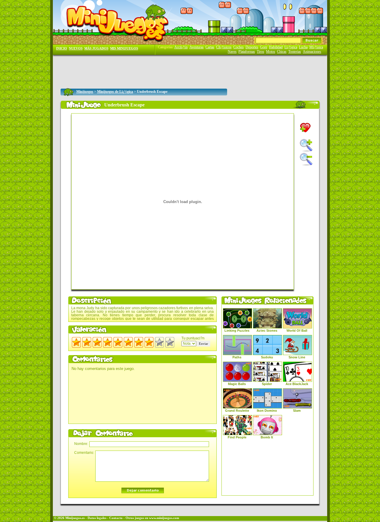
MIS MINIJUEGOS (124, 48)
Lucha (303, 47)
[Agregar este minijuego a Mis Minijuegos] (305, 128)
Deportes (252, 47)
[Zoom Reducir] (306, 159)
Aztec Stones (266, 330)
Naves (232, 52)
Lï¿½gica (290, 47)
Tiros (260, 52)
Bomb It (267, 437)
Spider (267, 384)
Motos (270, 52)
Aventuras (196, 47)
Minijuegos (84, 92)
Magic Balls (237, 384)
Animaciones (312, 52)
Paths (236, 357)
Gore (263, 47)
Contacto (116, 518)
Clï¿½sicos (224, 47)
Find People (237, 437)
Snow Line (297, 357)
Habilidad (276, 47)
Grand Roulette (237, 410)
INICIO (61, 48)
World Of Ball (296, 330)
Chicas (281, 52)
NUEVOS (76, 48)
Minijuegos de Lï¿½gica (115, 92)
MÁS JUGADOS (96, 48)
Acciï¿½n (181, 47)
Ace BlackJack (297, 384)
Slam (297, 410)
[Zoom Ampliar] (306, 145)
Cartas (209, 47)
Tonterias (294, 52)
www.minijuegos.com (164, 518)
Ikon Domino (267, 410)
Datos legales (97, 518)
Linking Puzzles (236, 330)
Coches (238, 47)
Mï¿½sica (316, 47)
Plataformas (246, 52)
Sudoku (267, 357)
